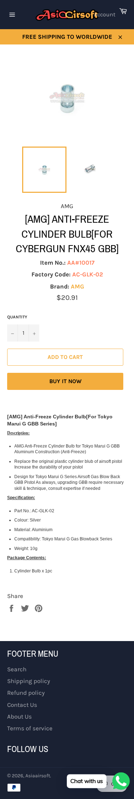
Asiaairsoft (37, 775)
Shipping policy (28, 680)
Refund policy (26, 692)
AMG (77, 286)
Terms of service (30, 728)
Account (104, 14)
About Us (19, 716)
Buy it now (65, 381)
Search (16, 669)
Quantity (17, 316)
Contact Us (22, 704)
